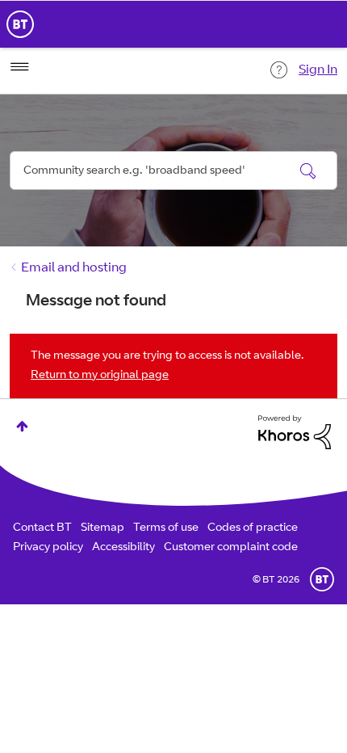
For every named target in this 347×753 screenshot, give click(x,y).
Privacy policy (48, 547)
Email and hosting (74, 268)
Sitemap (102, 528)
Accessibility (123, 547)
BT (322, 579)
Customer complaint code (231, 547)
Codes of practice (252, 528)
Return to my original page (100, 375)
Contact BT (42, 528)
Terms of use (166, 528)
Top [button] (22, 426)
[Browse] (19, 67)
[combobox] (173, 170)
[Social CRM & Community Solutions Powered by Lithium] (294, 432)
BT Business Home (20, 24)
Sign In (318, 70)
